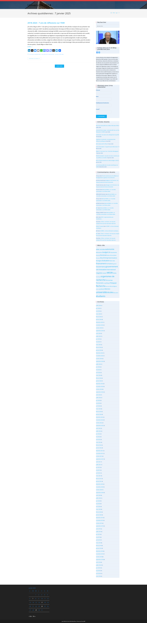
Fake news (112, 260)
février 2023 (98, 411)
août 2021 (98, 461)
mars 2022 (98, 442)
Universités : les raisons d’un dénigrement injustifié (107, 134)
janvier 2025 (98, 350)
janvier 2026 (98, 319)
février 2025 (98, 347)
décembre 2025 (99, 322)
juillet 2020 (98, 498)
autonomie (109, 249)
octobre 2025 (99, 328)
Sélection (107, 289)
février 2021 (98, 478)
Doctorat (103, 255)
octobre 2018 (99, 556)
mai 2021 (98, 470)
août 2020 (98, 495)
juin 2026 (98, 308)
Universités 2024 (39, 5)
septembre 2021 (99, 459)
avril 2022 (98, 439)
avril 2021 (98, 473)
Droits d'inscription (111, 255)
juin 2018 (98, 568)
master (104, 273)
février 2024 (98, 378)
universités (101, 292)
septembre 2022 (99, 425)
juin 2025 (98, 339)
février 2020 (98, 512)
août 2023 (98, 395)
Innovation (102, 270)
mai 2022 (98, 436)
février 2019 (98, 545)
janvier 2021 (98, 481)
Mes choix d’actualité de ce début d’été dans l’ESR (107, 125)
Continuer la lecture (35, 59)
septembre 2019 (99, 526)
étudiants (100, 296)
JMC (97, 208)
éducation (116, 292)
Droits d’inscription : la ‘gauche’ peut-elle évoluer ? (107, 146)
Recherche (100, 286)
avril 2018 (98, 573)
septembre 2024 (99, 361)
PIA (104, 283)
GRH (97, 270)
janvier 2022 (98, 448)
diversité (98, 255)
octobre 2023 (99, 389)
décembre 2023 (99, 383)
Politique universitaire (35, 54)
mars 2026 (98, 314)
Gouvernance (101, 267)
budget (105, 252)
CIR (109, 252)
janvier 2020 (98, 515)
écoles (110, 292)
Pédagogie (113, 283)
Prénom (98, 90)
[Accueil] (111, 12)
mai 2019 (98, 537)
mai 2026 (98, 311)
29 (36, 610)
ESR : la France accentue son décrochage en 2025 (107, 160)
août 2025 (98, 333)
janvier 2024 (98, 381)
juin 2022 (98, 434)
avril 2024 (98, 372)
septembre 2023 (99, 392)
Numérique (98, 276)
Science (97, 289)
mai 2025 (98, 341)
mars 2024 (98, 375)
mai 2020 (98, 503)
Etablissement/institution (102, 103)
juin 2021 (98, 467)
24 (42, 606)
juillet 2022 (98, 431)
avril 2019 (98, 540)
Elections (98, 258)
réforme (111, 286)
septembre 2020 (99, 492)
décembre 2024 (99, 353)
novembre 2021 (99, 453)
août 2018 (98, 562)
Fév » (34, 616)
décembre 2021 (99, 450)
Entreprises (107, 258)
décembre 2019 (99, 517)
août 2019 (98, 529)
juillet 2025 (98, 336)
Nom (97, 96)
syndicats (101, 289)
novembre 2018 (99, 554)
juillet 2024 (98, 364)
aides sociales (100, 249)
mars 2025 (98, 344)
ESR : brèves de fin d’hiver (102, 144)
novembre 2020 (99, 487)
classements (113, 252)
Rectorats (107, 286)
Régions (115, 286)
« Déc (30, 616)
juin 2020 (98, 501)
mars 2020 (98, 509)
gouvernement (112, 266)
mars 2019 (98, 542)
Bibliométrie (99, 252)
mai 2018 (98, 570)
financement (101, 263)
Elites (101, 258)
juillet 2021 (98, 464)
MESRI (110, 272)
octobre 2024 (99, 358)
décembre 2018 (99, 551)
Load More (59, 66)
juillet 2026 (98, 305)
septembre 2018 (99, 559)
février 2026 (98, 316)
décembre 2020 (99, 484)
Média (114, 273)
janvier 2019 (98, 548)
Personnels (99, 283)
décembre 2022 (99, 417)
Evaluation (105, 260)
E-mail (98, 109)
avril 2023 (98, 406)
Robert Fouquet (99, 226)
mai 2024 (98, 369)
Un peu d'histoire (59, 54)
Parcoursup (109, 280)
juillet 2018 (98, 565)
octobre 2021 (99, 456)
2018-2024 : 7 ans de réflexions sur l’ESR (46, 23)
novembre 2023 (99, 386)
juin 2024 (98, 367)
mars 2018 (98, 576)
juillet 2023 (98, 397)
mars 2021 (98, 475)
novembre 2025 (99, 325)
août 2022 (98, 428)
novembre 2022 (99, 420)
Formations (109, 264)
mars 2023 (98, 408)
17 (42, 602)
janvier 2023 (98, 414)
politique (107, 283)
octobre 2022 (99, 422)
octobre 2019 (99, 523)
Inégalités (99, 273)
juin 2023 (98, 400)
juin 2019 (98, 534)
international (111, 270)
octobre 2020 (99, 489)
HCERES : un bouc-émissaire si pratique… (109, 231)
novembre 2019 (99, 520)
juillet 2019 (98, 531)
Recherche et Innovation (48, 54)
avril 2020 (98, 506)
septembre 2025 (99, 330)
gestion (115, 263)
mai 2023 (98, 403)
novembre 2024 (99, 355)
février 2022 (98, 445)
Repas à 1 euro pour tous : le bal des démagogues (107, 151)
